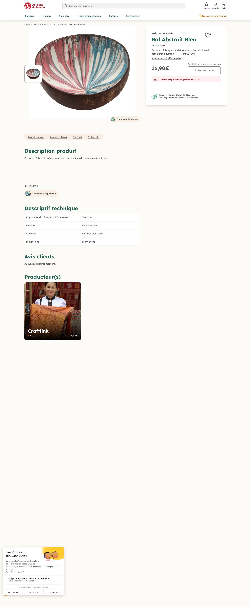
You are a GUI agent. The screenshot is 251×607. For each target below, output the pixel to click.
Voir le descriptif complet (166, 58)
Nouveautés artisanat (214, 16)
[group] (52, 311)
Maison (43, 24)
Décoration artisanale (58, 24)
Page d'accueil (30, 24)
